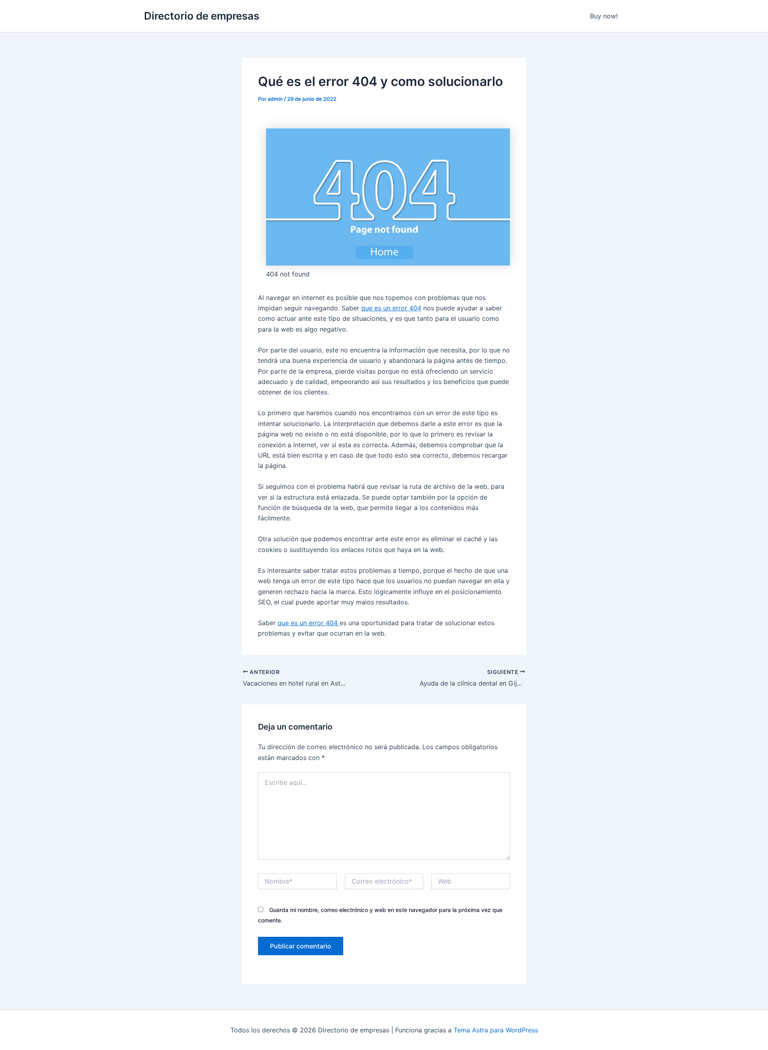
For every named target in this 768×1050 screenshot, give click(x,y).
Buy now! (604, 16)
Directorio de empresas (201, 16)
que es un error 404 (391, 308)
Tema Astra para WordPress (496, 1030)
